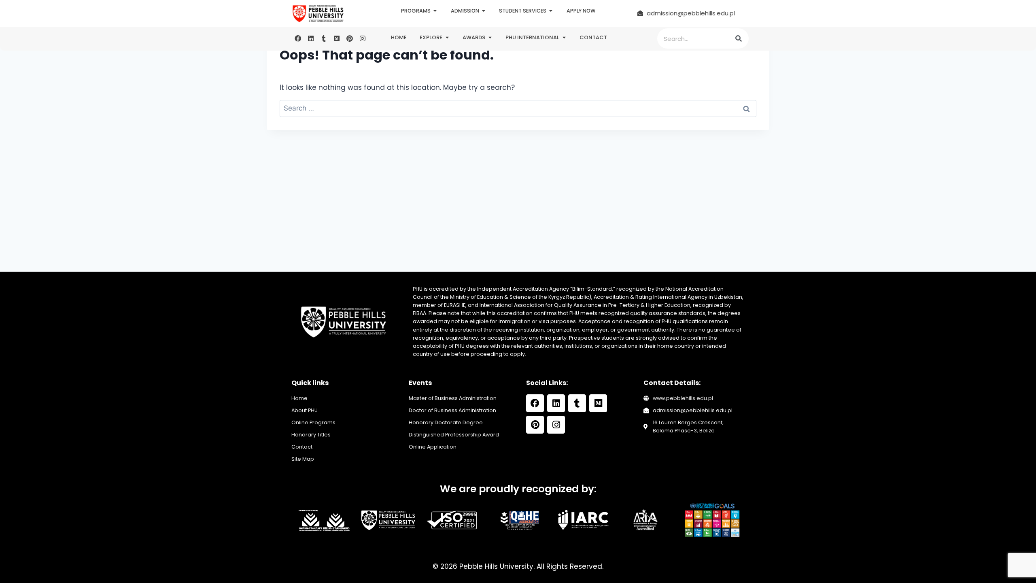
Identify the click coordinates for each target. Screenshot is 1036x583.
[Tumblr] (323, 38)
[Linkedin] (310, 38)
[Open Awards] (490, 38)
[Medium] (336, 38)
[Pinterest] (349, 38)
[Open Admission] (483, 11)
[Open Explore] (447, 38)
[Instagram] (362, 38)
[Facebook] (297, 38)
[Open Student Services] (551, 11)
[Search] (738, 38)
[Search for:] (518, 108)
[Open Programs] (435, 11)
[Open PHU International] (564, 38)
